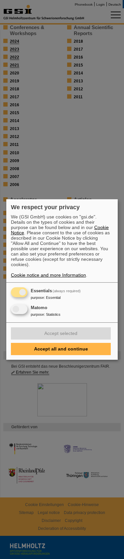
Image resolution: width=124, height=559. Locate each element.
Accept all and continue (61, 348)
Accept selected (60, 333)
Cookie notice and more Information (48, 275)
